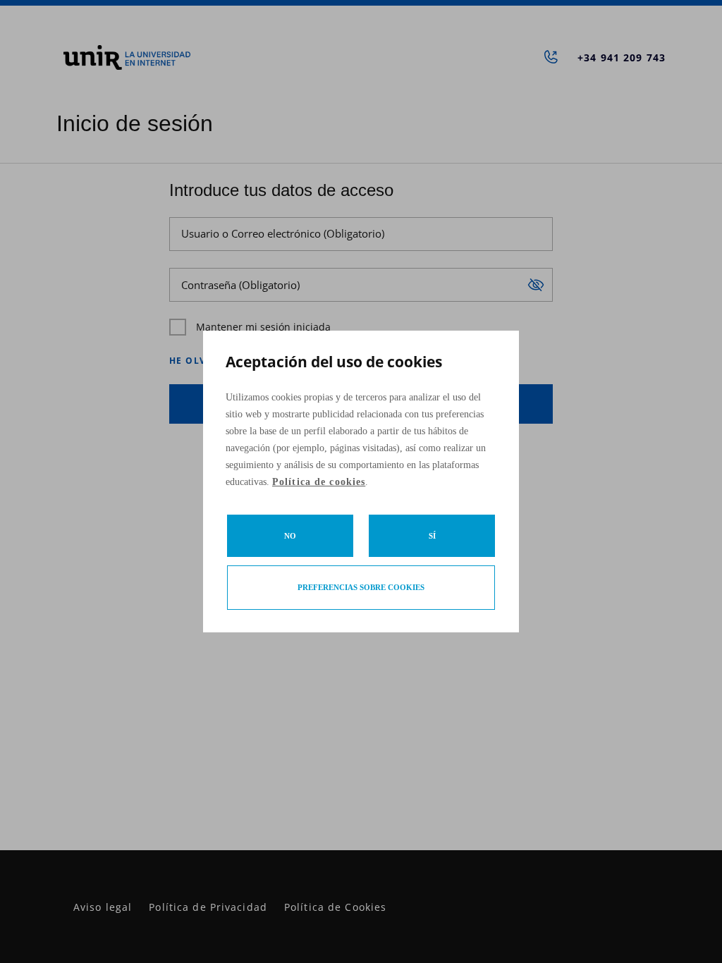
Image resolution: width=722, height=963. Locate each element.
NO (290, 536)
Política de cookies (318, 482)
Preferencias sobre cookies (361, 587)
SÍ (432, 536)
